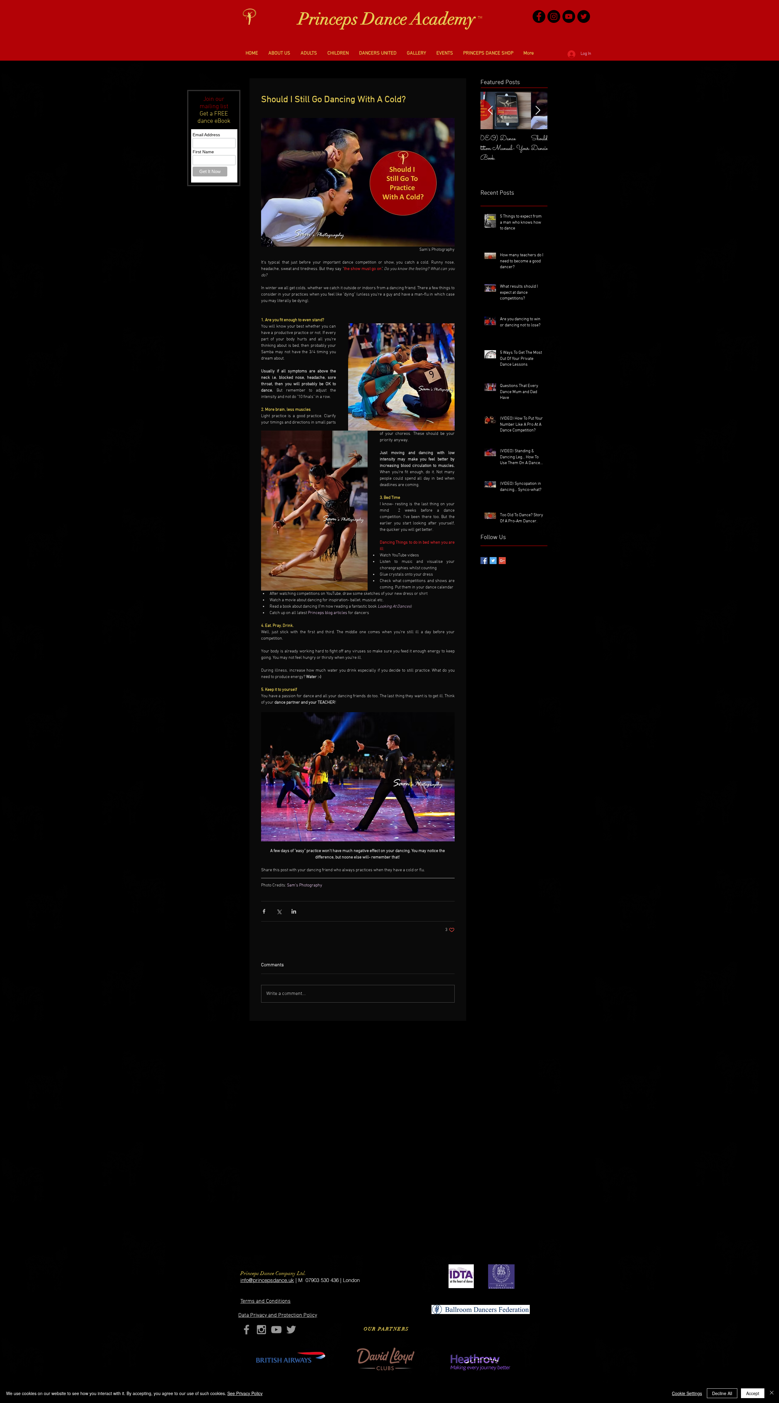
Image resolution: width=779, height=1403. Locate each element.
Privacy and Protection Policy (277, 1315)
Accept (752, 1393)
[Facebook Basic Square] (483, 560)
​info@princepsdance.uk (267, 1280)
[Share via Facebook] (264, 911)
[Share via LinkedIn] (294, 911)
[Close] (771, 1393)
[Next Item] (537, 110)
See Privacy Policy (245, 1393)
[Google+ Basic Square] (502, 560)
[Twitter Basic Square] (493, 560)
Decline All (722, 1393)
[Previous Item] (490, 110)
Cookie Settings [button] (687, 1393)
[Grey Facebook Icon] (246, 1329)
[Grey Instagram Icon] (261, 1329)
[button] (279, 53)
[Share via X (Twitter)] (279, 911)
